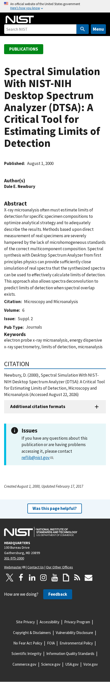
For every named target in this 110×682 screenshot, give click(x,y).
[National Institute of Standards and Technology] (40, 532)
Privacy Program (77, 621)
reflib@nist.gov (35, 457)
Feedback (57, 594)
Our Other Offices (59, 567)
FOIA (51, 643)
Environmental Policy (76, 643)
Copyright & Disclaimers (32, 632)
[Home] (20, 19)
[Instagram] (43, 577)
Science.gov (50, 664)
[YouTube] (54, 577)
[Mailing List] (88, 577)
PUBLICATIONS (23, 49)
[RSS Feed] (77, 577)
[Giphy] (66, 577)
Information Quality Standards (70, 653)
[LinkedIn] (32, 577)
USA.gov (72, 664)
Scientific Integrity (26, 653)
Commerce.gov (24, 664)
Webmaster (13, 567)
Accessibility (49, 621)
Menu (98, 29)
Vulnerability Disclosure (74, 632)
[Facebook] (21, 577)
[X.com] (9, 577)
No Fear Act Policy (27, 643)
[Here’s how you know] (55, 6)
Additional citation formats (37, 406)
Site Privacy (25, 621)
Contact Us (35, 567)
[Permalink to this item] (27, 180)
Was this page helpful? (54, 508)
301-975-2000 (14, 558)
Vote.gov (90, 664)
